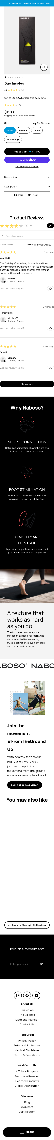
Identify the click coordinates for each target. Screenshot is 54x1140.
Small (10, 130)
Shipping (8, 115)
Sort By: (30, 244)
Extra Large (13, 139)
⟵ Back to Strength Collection (27, 925)
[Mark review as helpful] (50, 288)
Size (27, 123)
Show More (28, 273)
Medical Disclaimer (27, 1050)
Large (37, 130)
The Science (27, 1014)
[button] (31, 226)
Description (10, 177)
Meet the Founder (26, 1019)
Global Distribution (27, 1085)
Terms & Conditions (27, 1055)
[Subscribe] (41, 964)
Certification (27, 1111)
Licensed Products (27, 1081)
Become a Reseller (27, 1076)
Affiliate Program (27, 1071)
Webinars (27, 1107)
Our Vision (27, 1010)
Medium (23, 130)
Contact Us (27, 1024)
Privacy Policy (27, 1040)
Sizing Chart (10, 186)
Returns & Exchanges (27, 1045)
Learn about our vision (24, 784)
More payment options (27, 166)
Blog (27, 1102)
